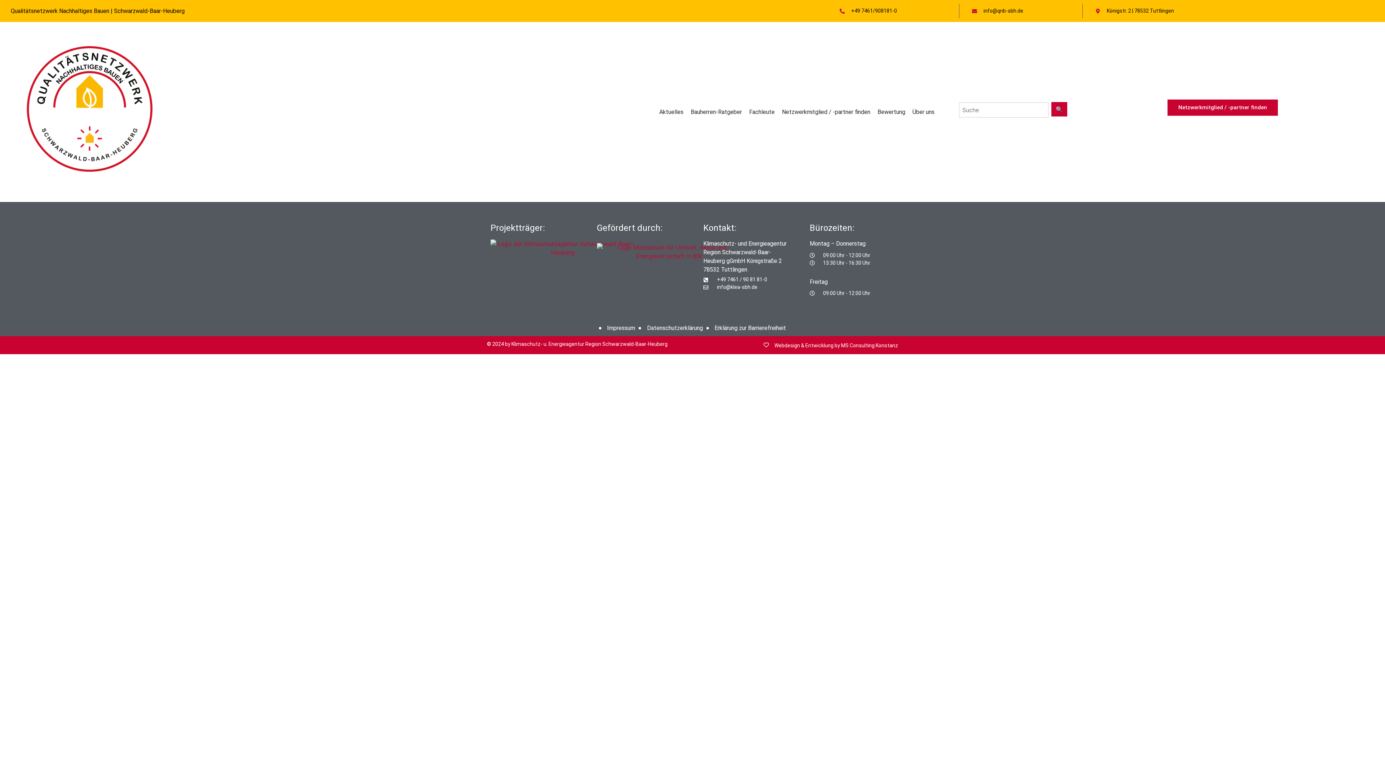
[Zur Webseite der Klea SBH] (563, 260)
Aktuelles (671, 112)
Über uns (924, 112)
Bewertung (891, 112)
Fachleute (762, 112)
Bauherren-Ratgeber (716, 112)
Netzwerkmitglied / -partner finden (826, 112)
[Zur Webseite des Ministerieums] (669, 256)
